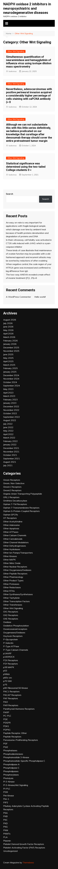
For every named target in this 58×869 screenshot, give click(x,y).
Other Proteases (11, 584)
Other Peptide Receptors (15, 573)
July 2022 (8, 423)
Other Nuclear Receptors (15, 566)
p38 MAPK (8, 667)
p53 (5, 670)
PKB (5, 816)
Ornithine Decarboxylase (15, 500)
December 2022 (11, 406)
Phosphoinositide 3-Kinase (16, 757)
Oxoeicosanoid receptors (15, 629)
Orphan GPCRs (10, 514)
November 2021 (11, 451)
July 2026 (8, 323)
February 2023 (10, 399)
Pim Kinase (8, 795)
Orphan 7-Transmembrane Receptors (21, 507)
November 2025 (11, 351)
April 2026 (8, 333)
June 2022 (8, 427)
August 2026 (9, 319)
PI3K (5, 792)
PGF (5, 743)
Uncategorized (10, 851)
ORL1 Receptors (11, 497)
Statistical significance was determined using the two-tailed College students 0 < (25, 167)
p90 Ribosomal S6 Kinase (15, 688)
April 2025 (8, 361)
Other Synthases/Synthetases (18, 594)
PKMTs (6, 833)
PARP (6, 712)
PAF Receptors (10, 698)
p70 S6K (7, 681)
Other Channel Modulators (16, 542)
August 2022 (9, 420)
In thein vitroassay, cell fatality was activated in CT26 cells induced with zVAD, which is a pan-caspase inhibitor (29, 243)
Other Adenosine (11, 525)
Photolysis (8, 778)
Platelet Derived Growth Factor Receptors (23, 844)
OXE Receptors (10, 618)
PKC (5, 819)
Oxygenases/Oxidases (14, 632)
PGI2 (5, 747)
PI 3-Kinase (9, 781)
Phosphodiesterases (13, 754)
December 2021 (11, 448)
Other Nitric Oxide (12, 563)
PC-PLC (7, 715)
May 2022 (8, 430)
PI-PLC (6, 788)
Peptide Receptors (12, 736)
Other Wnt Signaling (15, 51)
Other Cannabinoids (12, 539)
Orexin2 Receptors (12, 490)
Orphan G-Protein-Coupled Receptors (21, 511)
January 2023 (9, 403)
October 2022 (10, 413)
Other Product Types (13, 580)
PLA (5, 837)
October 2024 (10, 382)
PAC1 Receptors (11, 691)
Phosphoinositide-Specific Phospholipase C (24, 760)
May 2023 (8, 389)
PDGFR (7, 722)
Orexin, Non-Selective (13, 483)
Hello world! (40, 296)
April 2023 (8, 392)
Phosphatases (10, 750)
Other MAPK (9, 559)
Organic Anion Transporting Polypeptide (22, 493)
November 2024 (11, 378)
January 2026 (9, 344)
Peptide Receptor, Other (15, 733)
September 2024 (11, 385)
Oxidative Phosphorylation (16, 625)
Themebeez (28, 862)
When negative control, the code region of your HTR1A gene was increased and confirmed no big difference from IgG (28, 267)
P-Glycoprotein (10, 639)
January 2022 (9, 444)
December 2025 (11, 347)
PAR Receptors (10, 705)
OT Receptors (10, 518)
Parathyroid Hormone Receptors (19, 708)
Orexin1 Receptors (12, 486)
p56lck (6, 674)
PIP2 (5, 802)
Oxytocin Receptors (13, 636)
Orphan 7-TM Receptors (15, 504)
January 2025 (9, 371)
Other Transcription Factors (16, 601)
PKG (5, 826)
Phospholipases (10, 771)
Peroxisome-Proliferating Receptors (20, 740)
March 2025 (9, 364)
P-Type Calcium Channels (15, 649)
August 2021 (9, 462)
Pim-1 (6, 799)
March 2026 (9, 337)
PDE (5, 719)
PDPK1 (7, 729)
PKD (5, 823)
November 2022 (11, 410)
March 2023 (9, 396)
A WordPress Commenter (18, 296)
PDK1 (6, 726)
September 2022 (11, 417)
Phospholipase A (11, 764)
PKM (5, 830)
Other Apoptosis (11, 528)
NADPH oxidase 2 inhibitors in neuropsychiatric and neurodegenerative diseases (27, 8)
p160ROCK (8, 656)
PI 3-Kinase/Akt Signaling (15, 785)
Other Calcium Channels (14, 535)
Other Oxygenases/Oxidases (17, 570)
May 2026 (8, 330)
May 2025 (8, 358)
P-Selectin (8, 643)
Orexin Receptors (11, 480)
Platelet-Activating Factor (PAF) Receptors (24, 847)
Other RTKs (9, 591)
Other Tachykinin (11, 597)
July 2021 (8, 465)
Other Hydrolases (11, 549)
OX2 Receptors (10, 615)
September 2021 (11, 458)
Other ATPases (10, 532)
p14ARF (7, 653)
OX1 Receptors (10, 611)
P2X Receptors (10, 660)
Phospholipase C (11, 767)
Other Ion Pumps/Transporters (18, 552)
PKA (5, 813)
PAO (5, 702)
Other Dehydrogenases (14, 545)
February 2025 (10, 368)
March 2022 (9, 437)
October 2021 (10, 455)
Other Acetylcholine (12, 521)
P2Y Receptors (10, 663)
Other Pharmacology (13, 577)
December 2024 (11, 375)
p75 (5, 684)
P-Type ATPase (11, 646)
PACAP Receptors (12, 695)
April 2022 (8, 434)
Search (9, 194)
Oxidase (7, 622)
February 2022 (10, 441)
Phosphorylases (11, 774)
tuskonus (13, 71)
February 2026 (10, 340)
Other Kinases (10, 556)
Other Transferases (12, 604)
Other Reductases (12, 587)
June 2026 (8, 326)
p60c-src (7, 677)
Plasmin (7, 840)
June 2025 (8, 354)
